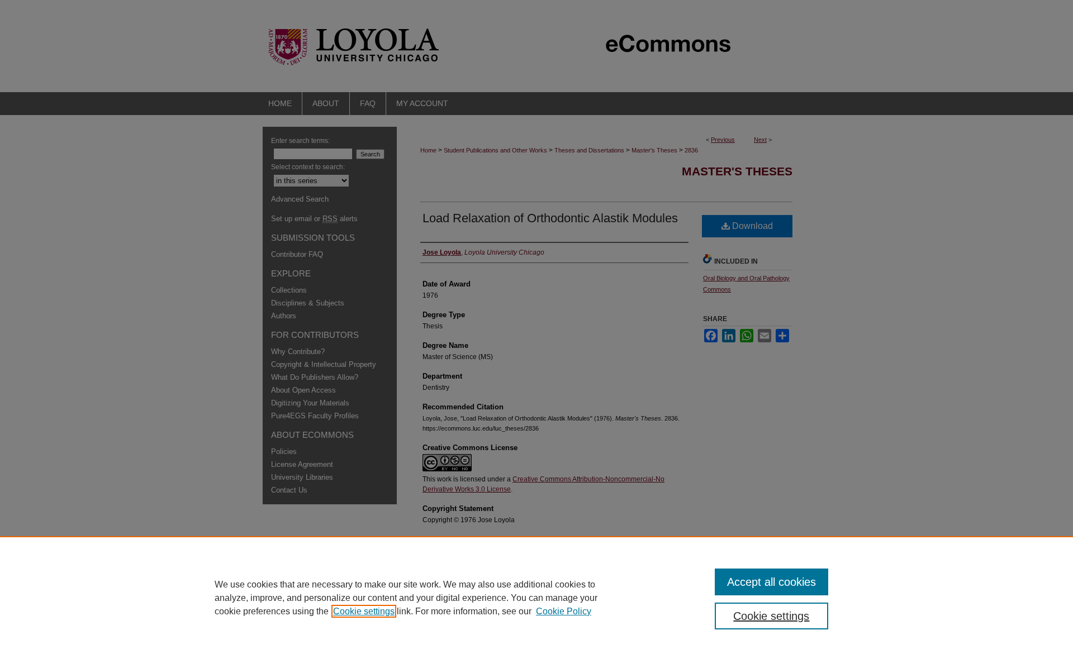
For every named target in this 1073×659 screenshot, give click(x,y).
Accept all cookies (771, 582)
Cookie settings (364, 611)
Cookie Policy (563, 611)
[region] (536, 597)
